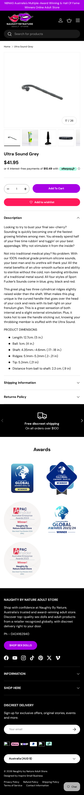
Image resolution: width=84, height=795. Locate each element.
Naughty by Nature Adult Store (30, 771)
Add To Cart (56, 188)
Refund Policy (30, 782)
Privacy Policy (11, 782)
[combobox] (42, 34)
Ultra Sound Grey (23, 46)
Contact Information (37, 785)
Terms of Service (13, 785)
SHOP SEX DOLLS (20, 645)
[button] (69, 20)
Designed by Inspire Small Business (23, 775)
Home (7, 46)
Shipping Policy (50, 782)
